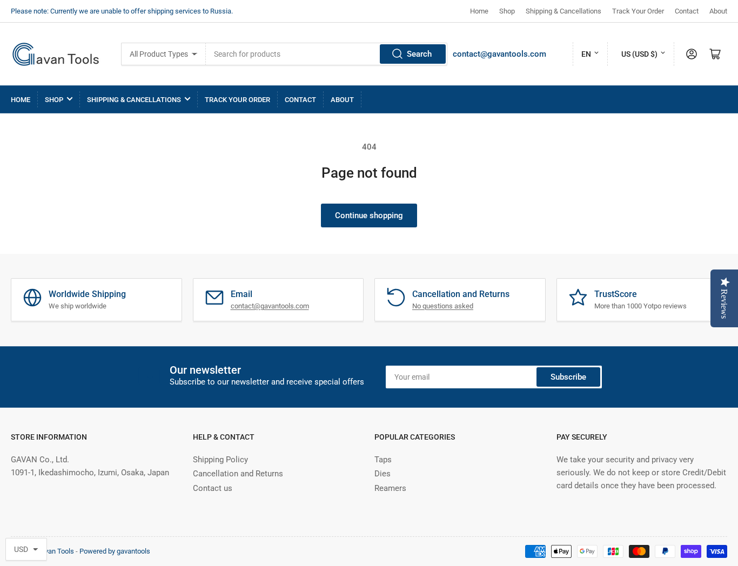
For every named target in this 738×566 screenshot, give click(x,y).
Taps (383, 459)
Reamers (390, 488)
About (718, 11)
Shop (507, 11)
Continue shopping (369, 215)
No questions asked (442, 306)
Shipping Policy (220, 459)
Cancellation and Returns (238, 474)
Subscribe (568, 377)
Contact (687, 11)
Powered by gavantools (114, 551)
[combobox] (326, 54)
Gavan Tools (55, 551)
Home (479, 11)
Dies (382, 474)
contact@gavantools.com (499, 54)
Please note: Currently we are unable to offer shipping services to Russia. (122, 11)
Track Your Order (638, 11)
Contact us (212, 488)
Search (419, 54)
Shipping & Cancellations (563, 11)
